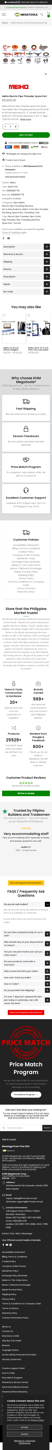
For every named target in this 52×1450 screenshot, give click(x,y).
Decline (24, 1434)
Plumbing (6, 212)
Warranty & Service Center (15, 1382)
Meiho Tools (28, 209)
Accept (24, 1427)
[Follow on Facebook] (3, 1244)
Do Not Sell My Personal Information (19, 1354)
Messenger (27, 1233)
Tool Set (17, 223)
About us (6, 1326)
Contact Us (7, 1331)
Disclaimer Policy (26, 558)
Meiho (13, 182)
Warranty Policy (26, 591)
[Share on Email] (8, 238)
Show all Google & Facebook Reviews (25, 883)
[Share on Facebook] (3, 238)
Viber (17, 1233)
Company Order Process (26, 555)
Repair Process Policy (26, 571)
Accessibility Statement (26, 545)
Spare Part (13, 186)
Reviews (6, 1345)
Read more (25, 119)
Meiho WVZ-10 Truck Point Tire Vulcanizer (38, 348)
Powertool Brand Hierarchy (14, 1391)
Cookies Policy (26, 551)
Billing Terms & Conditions (26, 548)
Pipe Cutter (35, 216)
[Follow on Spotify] (10, 1244)
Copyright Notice (10, 1350)
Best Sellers (19, 202)
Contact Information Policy (15, 1318)
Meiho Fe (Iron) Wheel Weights (11, 348)
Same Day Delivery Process (15, 1387)
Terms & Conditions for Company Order (26, 583)
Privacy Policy (37, 1420)
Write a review (26, 793)
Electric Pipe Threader (18, 216)
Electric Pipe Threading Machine (17, 206)
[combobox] (24, 1128)
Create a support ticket (13, 1368)
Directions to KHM (10, 1336)
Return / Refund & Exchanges (26, 568)
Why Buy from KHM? (11, 1340)
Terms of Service (26, 588)
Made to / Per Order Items (26, 565)
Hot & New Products (11, 209)
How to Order (8, 1373)
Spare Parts (17, 212)
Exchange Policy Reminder (26, 561)
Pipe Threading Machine (28, 219)
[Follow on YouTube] (7, 1244)
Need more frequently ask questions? (26, 1012)
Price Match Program (24, 1094)
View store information (15, 176)
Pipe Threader (41, 209)
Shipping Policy (26, 575)
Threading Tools (32, 212)
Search (47, 1128)
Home (5, 23)
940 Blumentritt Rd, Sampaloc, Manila (31, 7)
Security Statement (11, 1359)
